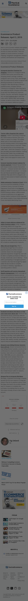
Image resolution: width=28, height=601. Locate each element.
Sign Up (14, 306)
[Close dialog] (26, 293)
